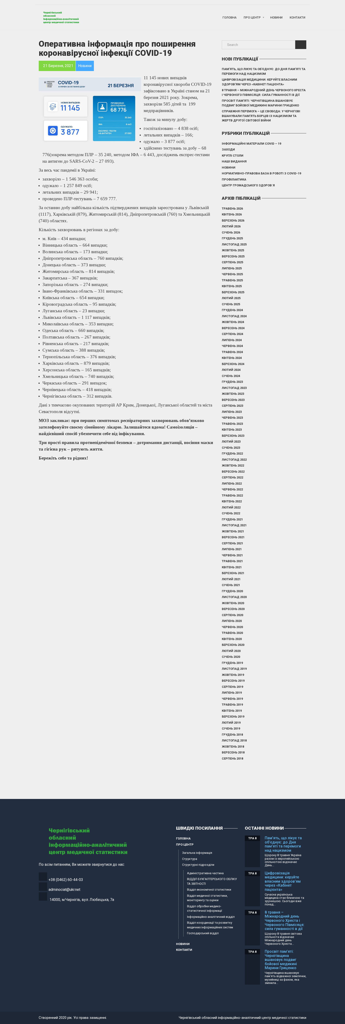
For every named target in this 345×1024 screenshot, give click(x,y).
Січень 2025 (231, 304)
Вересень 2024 (233, 328)
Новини (276, 17)
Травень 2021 (232, 561)
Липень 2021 (232, 549)
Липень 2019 (232, 692)
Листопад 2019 (234, 668)
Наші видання (234, 161)
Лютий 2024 (231, 370)
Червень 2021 (232, 555)
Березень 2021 (233, 573)
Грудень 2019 (232, 663)
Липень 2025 (232, 268)
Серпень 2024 (232, 334)
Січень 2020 (231, 657)
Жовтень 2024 (233, 322)
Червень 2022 (232, 489)
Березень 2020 (233, 645)
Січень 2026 (231, 232)
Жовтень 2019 (233, 675)
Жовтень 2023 (233, 393)
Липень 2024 (232, 340)
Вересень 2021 (233, 537)
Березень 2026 (233, 220)
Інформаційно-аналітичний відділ (211, 917)
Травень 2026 (232, 208)
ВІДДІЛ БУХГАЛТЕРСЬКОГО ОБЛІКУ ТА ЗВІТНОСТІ (212, 881)
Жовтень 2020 (233, 603)
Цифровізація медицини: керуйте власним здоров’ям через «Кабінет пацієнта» (259, 82)
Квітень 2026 (232, 214)
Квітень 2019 (232, 710)
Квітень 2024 (232, 358)
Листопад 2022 (234, 459)
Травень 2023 (232, 423)
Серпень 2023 (232, 405)
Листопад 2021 (234, 525)
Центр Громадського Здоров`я (248, 185)
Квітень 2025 (232, 286)
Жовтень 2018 (233, 746)
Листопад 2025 (234, 244)
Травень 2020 (232, 633)
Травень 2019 (232, 704)
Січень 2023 (231, 447)
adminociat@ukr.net (64, 889)
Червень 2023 (232, 417)
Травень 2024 (232, 352)
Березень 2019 (233, 716)
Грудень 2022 (232, 453)
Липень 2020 (232, 621)
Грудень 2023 (232, 382)
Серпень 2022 (232, 477)
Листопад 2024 (234, 316)
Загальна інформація (197, 853)
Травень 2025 (232, 280)
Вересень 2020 (233, 609)
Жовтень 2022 (233, 465)
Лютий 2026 (231, 226)
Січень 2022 (231, 513)
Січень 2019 (231, 728)
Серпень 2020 (232, 615)
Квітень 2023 (232, 429)
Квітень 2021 (232, 567)
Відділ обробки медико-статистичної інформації (204, 908)
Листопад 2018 (234, 740)
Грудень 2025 (232, 238)
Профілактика (234, 179)
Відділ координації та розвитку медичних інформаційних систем (210, 925)
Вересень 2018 (233, 752)
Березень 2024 (233, 364)
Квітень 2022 (232, 501)
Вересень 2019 (233, 680)
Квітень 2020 (232, 639)
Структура (189, 859)
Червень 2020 (232, 627)
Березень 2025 (233, 292)
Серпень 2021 (232, 543)
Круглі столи (232, 155)
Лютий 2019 (231, 722)
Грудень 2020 (232, 591)
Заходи (228, 149)
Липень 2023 (232, 412)
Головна (229, 17)
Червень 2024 (232, 346)
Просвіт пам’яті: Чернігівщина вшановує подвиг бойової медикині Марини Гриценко (260, 103)
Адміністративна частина (205, 873)
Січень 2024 (231, 376)
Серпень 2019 (232, 687)
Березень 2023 (233, 435)
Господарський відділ (203, 933)
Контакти (297, 17)
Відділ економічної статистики (209, 889)
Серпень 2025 (232, 262)
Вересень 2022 (233, 471)
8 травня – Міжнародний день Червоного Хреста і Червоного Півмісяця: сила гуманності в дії (264, 92)
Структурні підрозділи (198, 864)
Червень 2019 (232, 698)
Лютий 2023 (231, 441)
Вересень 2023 (233, 400)
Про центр (252, 17)
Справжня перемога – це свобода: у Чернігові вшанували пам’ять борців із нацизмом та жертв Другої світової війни (261, 115)
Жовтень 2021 (233, 531)
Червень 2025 (232, 274)
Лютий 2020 (231, 651)
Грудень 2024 (232, 310)
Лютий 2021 (231, 579)
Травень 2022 (232, 495)
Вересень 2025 (233, 256)
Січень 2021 (231, 585)
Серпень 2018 (232, 758)
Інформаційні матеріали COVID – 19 (251, 143)
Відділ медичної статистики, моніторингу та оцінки (207, 898)
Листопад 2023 (234, 388)
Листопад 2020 (234, 597)
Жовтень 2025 (233, 250)
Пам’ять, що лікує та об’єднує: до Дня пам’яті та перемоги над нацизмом (263, 71)
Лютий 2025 (231, 298)
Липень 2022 (232, 483)
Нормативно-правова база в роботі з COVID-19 (261, 173)
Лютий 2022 (231, 507)
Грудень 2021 (232, 519)
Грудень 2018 (232, 734)
